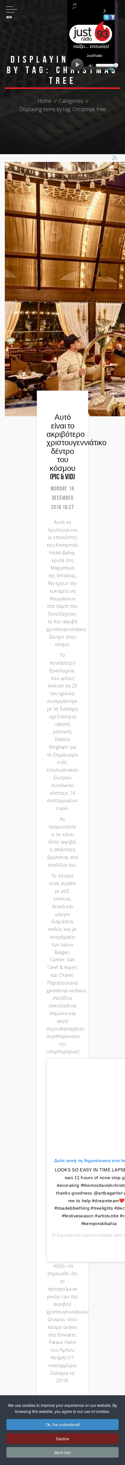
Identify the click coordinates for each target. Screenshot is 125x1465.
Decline (62, 1438)
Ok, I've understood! (63, 1424)
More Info (62, 1452)
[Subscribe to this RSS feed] (115, 158)
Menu (9, 17)
